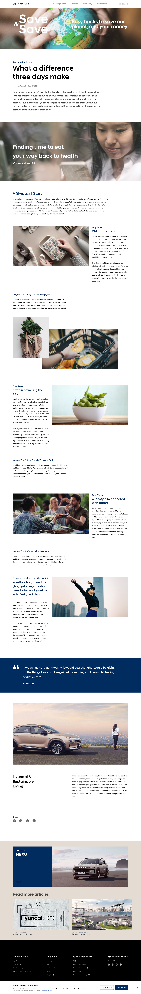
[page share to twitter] (20, 820)
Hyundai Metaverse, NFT (81, 975)
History (49, 961)
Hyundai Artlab (78, 971)
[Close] (137, 987)
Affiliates (50, 971)
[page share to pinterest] (27, 820)
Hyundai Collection (79, 968)
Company (87, 4)
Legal (15, 961)
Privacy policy (17, 964)
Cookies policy (18, 968)
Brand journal (59, 4)
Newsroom (102, 4)
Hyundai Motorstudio (80, 964)
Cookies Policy (47, 991)
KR (123, 4)
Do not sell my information (22, 971)
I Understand (122, 987)
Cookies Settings (107, 987)
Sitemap (16, 975)
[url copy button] (34, 820)
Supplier (50, 975)
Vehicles (74, 4)
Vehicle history (52, 968)
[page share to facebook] (14, 820)
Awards (49, 964)
